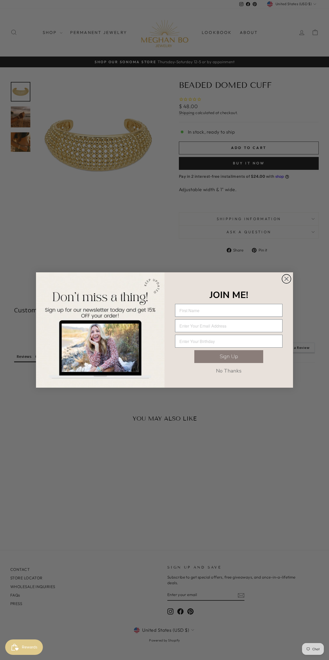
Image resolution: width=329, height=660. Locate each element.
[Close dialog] (286, 278)
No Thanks (229, 370)
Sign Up (229, 356)
